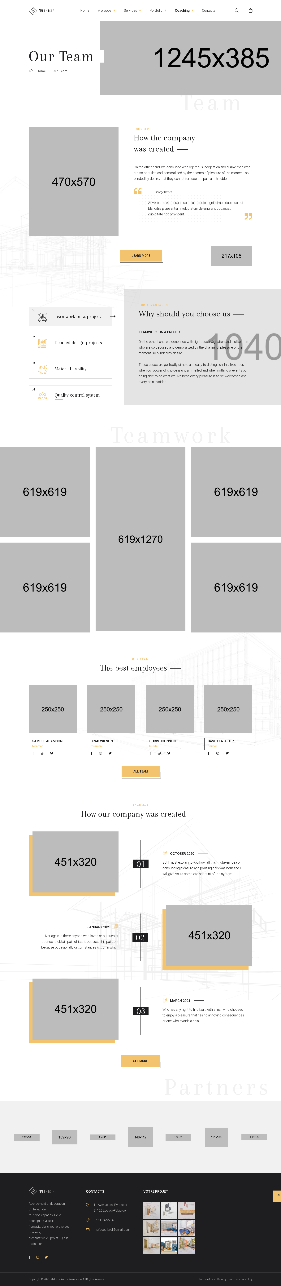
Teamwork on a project (66, 314)
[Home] (54, 10)
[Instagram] (42, 753)
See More (140, 1061)
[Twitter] (51, 753)
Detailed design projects (67, 340)
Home (41, 71)
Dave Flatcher (221, 741)
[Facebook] (33, 753)
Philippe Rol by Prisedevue (66, 1279)
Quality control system (66, 392)
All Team (140, 771)
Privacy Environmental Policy (234, 1279)
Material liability (59, 366)
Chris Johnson (162, 741)
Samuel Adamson (47, 741)
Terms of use (207, 1279)
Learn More (141, 256)
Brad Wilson (102, 741)
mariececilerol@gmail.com (112, 1229)
